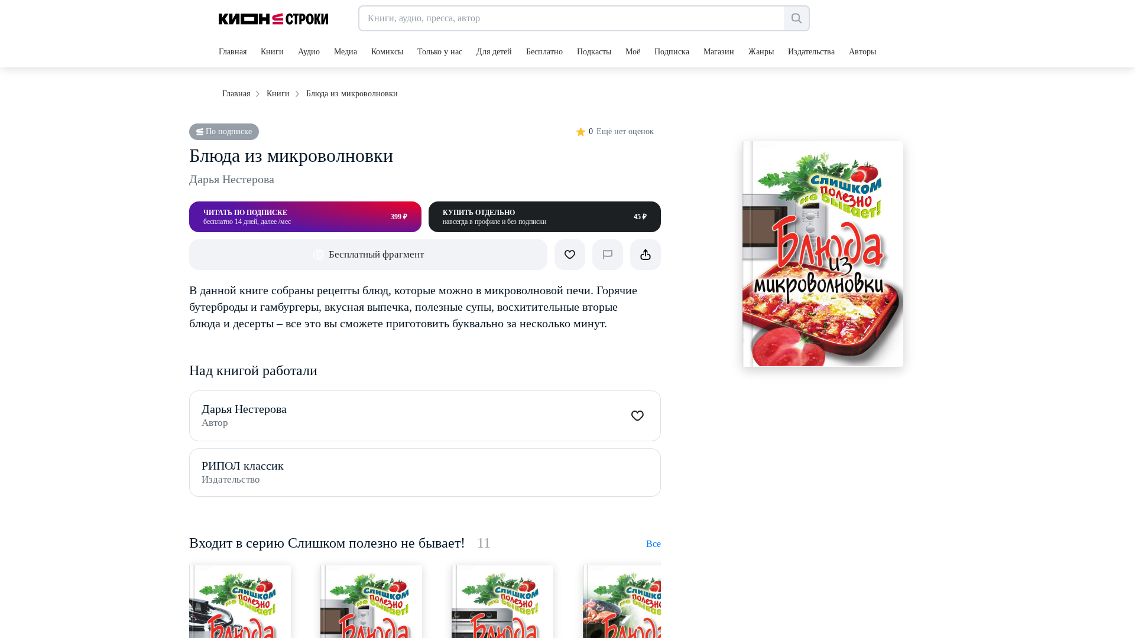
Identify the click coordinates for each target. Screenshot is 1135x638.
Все (653, 544)
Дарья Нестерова (231, 178)
